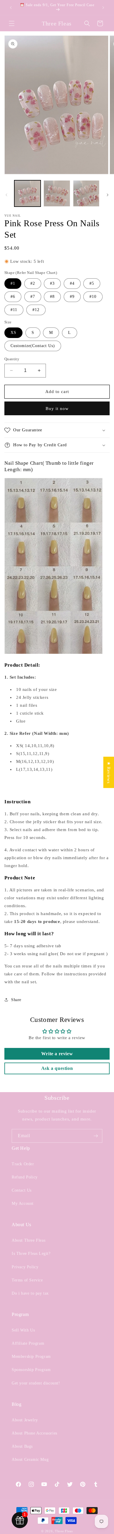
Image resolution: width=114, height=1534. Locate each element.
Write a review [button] (57, 1053)
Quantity (11, 359)
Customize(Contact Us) (33, 346)
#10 (92, 296)
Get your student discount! (36, 1383)
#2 (32, 283)
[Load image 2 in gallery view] (57, 193)
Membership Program (31, 1356)
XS (13, 332)
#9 (72, 296)
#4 (72, 283)
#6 (13, 296)
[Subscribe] (95, 1136)
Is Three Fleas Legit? (31, 1253)
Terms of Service (27, 1280)
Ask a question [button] (57, 1068)
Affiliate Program (28, 1343)
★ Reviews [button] (108, 772)
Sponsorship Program (31, 1369)
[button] (11, 23)
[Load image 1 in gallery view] (27, 193)
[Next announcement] (103, 7)
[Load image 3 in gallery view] (86, 193)
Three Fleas (64, 1531)
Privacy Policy (25, 1267)
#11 (14, 310)
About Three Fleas (28, 1240)
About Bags (22, 1446)
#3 (52, 283)
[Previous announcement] (10, 7)
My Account (23, 1203)
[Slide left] (6, 194)
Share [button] (16, 1000)
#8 (52, 296)
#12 (35, 310)
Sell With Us (23, 1330)
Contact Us (22, 1190)
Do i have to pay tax (30, 1293)
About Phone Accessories (34, 1433)
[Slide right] (107, 194)
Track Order (23, 1164)
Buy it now (57, 408)
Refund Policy (25, 1177)
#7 (32, 296)
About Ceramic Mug (30, 1459)
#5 (91, 283)
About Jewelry (25, 1420)
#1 (13, 283)
